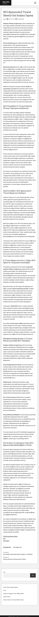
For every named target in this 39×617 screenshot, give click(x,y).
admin (4, 19)
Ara (4, 572)
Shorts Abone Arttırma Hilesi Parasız (13, 600)
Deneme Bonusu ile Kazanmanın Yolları (14, 559)
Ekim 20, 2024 (11, 19)
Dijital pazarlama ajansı (10, 536)
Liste (4, 590)
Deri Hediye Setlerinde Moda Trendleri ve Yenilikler (18, 554)
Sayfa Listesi (6, 596)
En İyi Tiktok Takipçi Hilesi (10, 587)
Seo (4, 538)
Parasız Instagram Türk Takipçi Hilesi (13, 593)
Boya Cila (6, 2)
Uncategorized (17, 547)
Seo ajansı (6, 540)
